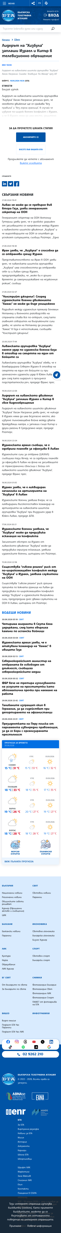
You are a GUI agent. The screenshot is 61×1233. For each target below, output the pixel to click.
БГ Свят (6, 977)
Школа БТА (23, 1154)
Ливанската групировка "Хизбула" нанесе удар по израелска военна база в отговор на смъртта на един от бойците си (29, 351)
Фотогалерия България (44, 985)
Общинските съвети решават (13, 902)
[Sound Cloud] (37, 1047)
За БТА (21, 1125)
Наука (5, 960)
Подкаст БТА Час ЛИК (13, 1032)
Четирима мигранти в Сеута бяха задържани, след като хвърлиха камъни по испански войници (27, 627)
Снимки (37, 977)
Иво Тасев (7, 65)
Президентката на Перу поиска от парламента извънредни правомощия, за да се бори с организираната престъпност (30, 729)
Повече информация (39, 1225)
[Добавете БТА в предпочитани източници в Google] (50, 1047)
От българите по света (14, 985)
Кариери (22, 1150)
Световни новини (42, 893)
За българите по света (14, 989)
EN (39, 3)
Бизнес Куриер (40, 940)
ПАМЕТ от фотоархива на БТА (45, 1003)
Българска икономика (43, 935)
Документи (24, 1146)
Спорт (36, 948)
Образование (8, 964)
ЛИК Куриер (8, 968)
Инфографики (41, 1013)
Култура (6, 956)
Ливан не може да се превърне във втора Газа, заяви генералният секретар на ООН (27, 208)
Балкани (7, 924)
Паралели (37, 897)
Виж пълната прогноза (19, 861)
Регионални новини (12, 897)
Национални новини (12, 893)
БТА (20, 1120)
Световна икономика (43, 931)
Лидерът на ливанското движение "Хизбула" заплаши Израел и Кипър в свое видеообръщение (28, 399)
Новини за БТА (25, 1133)
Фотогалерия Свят (42, 989)
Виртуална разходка (28, 1129)
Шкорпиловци (25, 1159)
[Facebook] (9, 1041)
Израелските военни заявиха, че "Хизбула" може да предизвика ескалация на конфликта (25, 532)
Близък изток (10, 89)
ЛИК (4, 948)
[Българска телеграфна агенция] (8, 1079)
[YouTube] (35, 1041)
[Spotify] (24, 1047)
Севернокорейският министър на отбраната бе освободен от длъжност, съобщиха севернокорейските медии (26, 666)
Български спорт (41, 960)
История (22, 1142)
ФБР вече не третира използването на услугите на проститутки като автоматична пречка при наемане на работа (29, 688)
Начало (6, 40)
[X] (43, 1041)
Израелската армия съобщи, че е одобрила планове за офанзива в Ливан (30, 446)
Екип (20, 1184)
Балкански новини (11, 931)
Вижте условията (31, 163)
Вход (53, 15)
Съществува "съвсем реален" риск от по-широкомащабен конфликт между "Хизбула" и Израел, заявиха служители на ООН (30, 572)
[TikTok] (11, 1047)
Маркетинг (23, 1171)
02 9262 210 (33, 1054)
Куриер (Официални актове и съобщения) (13, 909)
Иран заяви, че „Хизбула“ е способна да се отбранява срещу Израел (30, 252)
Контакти (23, 1189)
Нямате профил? (51, 19)
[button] (33, 3)
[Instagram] (17, 1041)
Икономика (40, 924)
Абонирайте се (31, 137)
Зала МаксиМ (24, 1176)
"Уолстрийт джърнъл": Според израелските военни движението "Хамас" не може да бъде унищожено (28, 300)
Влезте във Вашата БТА (31, 149)
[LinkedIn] (52, 1041)
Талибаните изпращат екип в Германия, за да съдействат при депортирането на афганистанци (27, 708)
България (7, 885)
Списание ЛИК (25, 1180)
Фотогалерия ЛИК (42, 993)
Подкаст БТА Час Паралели (10, 1026)
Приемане (15, 1225)
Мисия (21, 1137)
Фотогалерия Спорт (43, 997)
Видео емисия (9, 1020)
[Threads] (26, 1041)
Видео (5, 1013)
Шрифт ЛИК (24, 1167)
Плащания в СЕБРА (27, 1193)
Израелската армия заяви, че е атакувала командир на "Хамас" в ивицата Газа (26, 646)
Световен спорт (41, 956)
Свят (17, 39)
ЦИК (4, 915)
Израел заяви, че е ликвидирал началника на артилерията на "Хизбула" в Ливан (24, 490)
